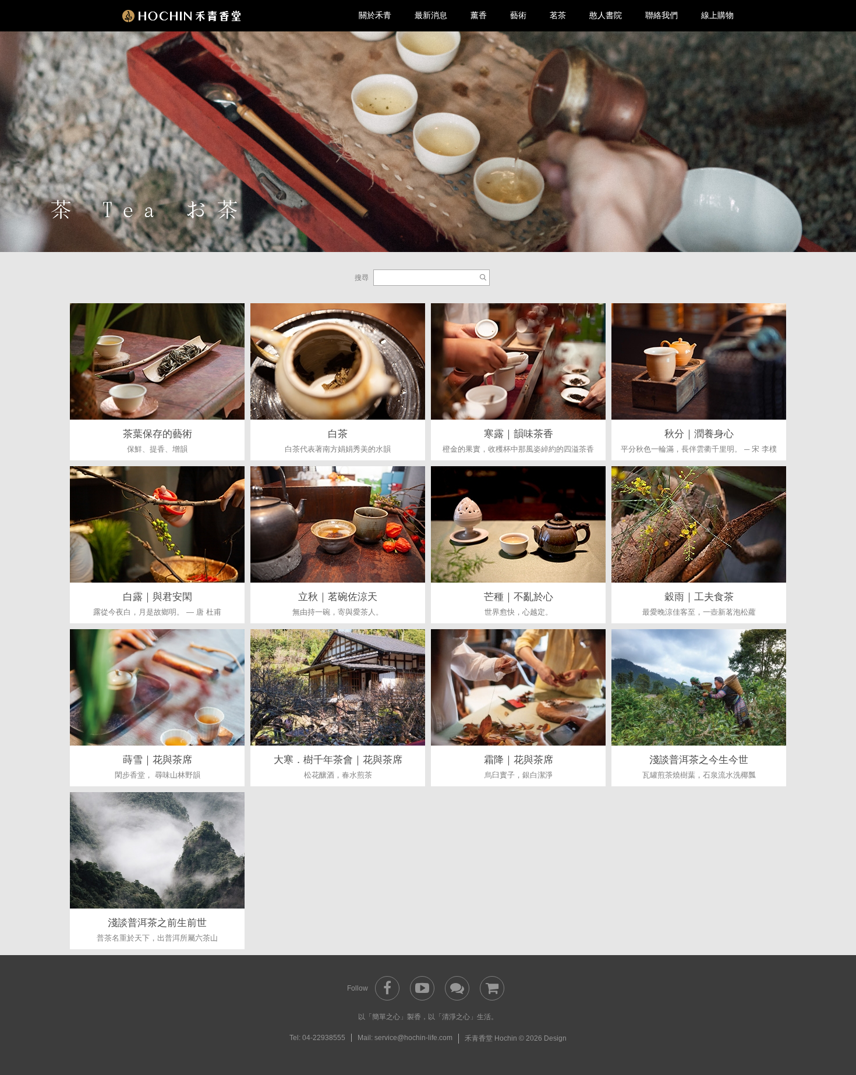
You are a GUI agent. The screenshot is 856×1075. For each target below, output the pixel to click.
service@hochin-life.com (413, 1038)
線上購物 (717, 15)
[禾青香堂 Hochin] (181, 15)
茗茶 (558, 15)
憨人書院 (605, 15)
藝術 (518, 15)
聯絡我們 (661, 15)
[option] (428, 140)
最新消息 (431, 15)
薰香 (479, 15)
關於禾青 (375, 15)
